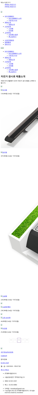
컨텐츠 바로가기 (10, 6)
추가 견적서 (5, 370)
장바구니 (8, 44)
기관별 (11, 28)
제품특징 (8, 42)
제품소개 (8, 22)
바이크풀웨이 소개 (15, 18)
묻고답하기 (12, 37)
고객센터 (8, 32)
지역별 (11, 30)
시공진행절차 (9, 40)
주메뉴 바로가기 (10, 4)
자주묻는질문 (13, 34)
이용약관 (4, 356)
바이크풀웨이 (9, 16)
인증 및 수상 (13, 20)
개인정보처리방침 (7, 352)
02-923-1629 (5, 363)
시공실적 (8, 26)
